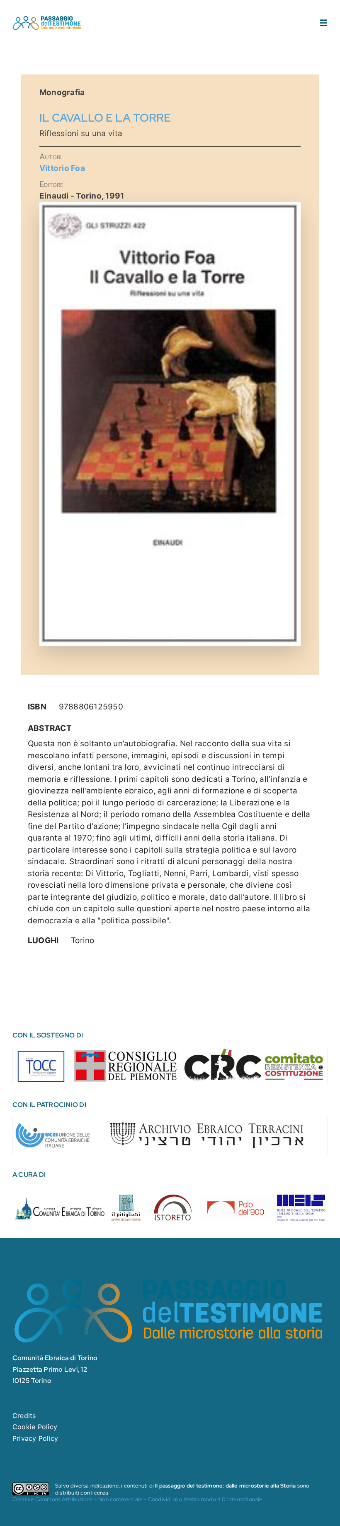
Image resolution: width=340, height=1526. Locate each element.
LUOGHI (43, 940)
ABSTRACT (50, 728)
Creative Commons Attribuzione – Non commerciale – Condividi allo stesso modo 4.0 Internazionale (137, 1499)
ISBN (37, 706)
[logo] (47, 18)
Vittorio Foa (62, 168)
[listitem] (41, 1065)
